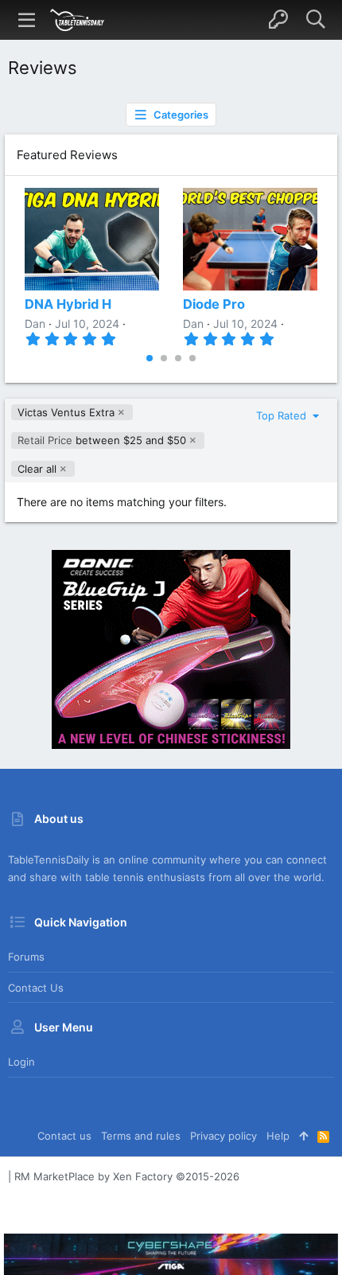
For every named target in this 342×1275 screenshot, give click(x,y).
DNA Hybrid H (68, 304)
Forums (26, 956)
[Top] (303, 1136)
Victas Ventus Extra (66, 412)
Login (21, 1061)
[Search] (315, 20)
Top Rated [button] (282, 415)
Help (278, 1135)
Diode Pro (214, 304)
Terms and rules (141, 1135)
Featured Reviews (67, 154)
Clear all (36, 468)
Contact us (36, 987)
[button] (27, 20)
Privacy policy (223, 1135)
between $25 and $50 (101, 440)
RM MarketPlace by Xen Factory (126, 1176)
